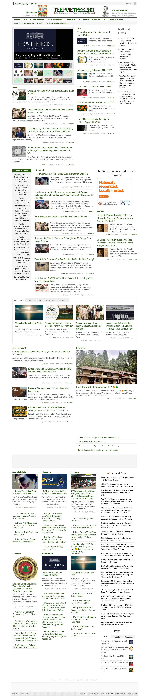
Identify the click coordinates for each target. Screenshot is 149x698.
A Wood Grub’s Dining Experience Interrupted (24, 540)
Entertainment (55, 19)
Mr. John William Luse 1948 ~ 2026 (82, 627)
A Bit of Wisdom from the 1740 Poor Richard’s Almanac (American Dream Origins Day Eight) (115, 217)
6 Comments (90, 211)
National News (118, 473)
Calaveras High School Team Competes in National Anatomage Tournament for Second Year (54, 529)
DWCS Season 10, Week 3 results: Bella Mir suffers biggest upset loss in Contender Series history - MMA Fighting (117, 546)
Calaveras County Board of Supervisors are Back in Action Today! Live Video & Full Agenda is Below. (54, 606)
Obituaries (75, 554)
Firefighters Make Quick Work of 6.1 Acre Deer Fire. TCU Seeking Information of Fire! (25, 625)
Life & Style (73, 19)
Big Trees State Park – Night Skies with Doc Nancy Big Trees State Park (54, 539)
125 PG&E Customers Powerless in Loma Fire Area (21, 260)
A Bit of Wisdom (119, 10)
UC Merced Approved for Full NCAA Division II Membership (54, 492)
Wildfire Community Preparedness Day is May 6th (24, 614)
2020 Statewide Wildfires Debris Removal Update (24, 646)
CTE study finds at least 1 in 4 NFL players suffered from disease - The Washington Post (117, 616)
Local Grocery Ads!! (29, 15)
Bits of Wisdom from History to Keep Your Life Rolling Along (124, 14)
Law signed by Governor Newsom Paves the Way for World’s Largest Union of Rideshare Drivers (50, 130)
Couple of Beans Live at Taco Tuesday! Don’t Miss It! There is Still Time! (120, 325)
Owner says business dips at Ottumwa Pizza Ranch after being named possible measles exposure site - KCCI (116, 598)
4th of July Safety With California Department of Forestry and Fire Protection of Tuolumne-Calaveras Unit (25, 636)
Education (46, 472)
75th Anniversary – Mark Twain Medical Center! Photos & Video (50, 111)
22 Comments (70, 142)
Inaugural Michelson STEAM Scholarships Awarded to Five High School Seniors (52, 517)
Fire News (16, 554)
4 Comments (111, 45)
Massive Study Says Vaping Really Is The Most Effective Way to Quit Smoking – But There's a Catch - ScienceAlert (117, 574)
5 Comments (90, 254)
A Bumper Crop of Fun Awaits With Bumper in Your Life (61, 173)
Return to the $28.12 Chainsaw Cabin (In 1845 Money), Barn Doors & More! (63, 240)
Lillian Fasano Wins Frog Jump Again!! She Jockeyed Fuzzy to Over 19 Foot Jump (83, 536)
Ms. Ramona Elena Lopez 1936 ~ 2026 (95, 102)
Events (40, 23)
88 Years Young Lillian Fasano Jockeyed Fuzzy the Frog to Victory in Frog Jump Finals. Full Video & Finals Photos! (83, 495)
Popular (117, 637)
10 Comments (90, 273)
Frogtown (75, 472)
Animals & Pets (19, 472)
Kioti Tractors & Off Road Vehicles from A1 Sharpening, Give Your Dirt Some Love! (64, 279)
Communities (37, 19)
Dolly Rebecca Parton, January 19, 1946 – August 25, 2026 (93, 120)
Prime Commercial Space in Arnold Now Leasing (98, 437)
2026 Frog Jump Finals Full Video (82, 519)
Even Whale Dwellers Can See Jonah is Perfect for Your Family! (64, 259)
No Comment (70, 104)
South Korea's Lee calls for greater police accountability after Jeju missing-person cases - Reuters (116, 525)
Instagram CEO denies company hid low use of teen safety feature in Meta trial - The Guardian (117, 583)
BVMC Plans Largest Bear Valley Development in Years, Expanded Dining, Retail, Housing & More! (49, 150)
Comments (128, 637)
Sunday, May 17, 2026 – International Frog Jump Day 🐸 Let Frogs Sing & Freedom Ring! (83, 548)
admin (46, 104)
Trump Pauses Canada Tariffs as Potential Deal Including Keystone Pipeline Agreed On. (54, 635)
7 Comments (70, 164)
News (86, 19)
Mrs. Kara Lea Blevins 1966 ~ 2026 (94, 86)
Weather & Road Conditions (57, 23)
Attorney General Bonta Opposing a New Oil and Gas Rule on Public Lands (42, 51)
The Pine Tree (23, 694)
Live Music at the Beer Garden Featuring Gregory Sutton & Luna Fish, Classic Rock (48, 409)
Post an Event (28, 23)
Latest (105, 636)
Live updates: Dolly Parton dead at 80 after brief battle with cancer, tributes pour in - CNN (128, 67)
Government (47, 554)
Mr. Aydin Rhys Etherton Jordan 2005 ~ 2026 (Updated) (83, 619)
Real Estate (98, 19)
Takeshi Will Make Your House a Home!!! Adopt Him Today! (25, 525)
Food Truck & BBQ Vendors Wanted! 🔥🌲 (97, 387)
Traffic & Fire (115, 19)
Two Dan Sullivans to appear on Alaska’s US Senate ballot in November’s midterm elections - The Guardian (116, 501)
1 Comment (70, 123)
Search (128, 3)
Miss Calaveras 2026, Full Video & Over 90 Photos (83, 526)
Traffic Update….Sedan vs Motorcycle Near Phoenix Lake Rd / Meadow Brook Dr (21, 228)
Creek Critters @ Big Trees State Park (52, 547)
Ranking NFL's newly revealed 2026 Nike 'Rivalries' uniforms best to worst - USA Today (116, 607)
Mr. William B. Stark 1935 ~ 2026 (92, 441)
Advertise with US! (110, 694)
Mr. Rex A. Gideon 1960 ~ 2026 (83, 634)
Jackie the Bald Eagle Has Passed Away (25, 533)
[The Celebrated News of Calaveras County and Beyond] (74, 10)
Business (16, 87)
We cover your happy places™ (127, 694)
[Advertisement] (114, 277)
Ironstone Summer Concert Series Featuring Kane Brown (48, 389)
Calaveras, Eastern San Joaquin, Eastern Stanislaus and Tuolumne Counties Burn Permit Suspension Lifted (24, 587)
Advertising (20, 19)
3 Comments (133, 234)
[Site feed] (135, 3)
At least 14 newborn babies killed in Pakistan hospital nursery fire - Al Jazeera (126, 54)
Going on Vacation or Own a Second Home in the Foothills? (50, 92)
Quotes (100, 211)
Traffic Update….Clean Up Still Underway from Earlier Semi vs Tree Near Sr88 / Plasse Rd (21, 190)
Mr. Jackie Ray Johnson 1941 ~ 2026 (94, 70)
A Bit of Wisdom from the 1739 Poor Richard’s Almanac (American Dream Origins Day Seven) (115, 242)
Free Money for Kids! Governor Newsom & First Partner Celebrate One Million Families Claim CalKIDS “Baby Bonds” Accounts (64, 194)
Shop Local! (31, 13)
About (16, 23)
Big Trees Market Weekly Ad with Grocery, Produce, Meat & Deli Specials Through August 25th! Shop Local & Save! (59, 327)
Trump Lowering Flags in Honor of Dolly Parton (93, 33)
